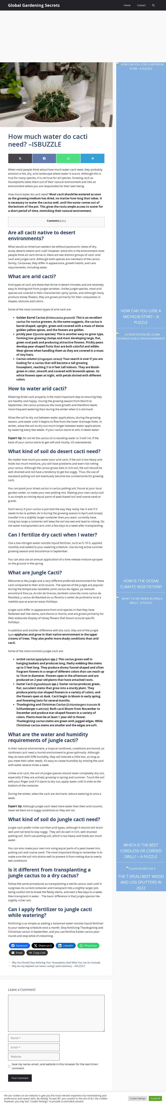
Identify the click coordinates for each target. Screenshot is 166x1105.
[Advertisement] (83, 34)
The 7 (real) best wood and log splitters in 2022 (141, 882)
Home (127, 5)
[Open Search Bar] (153, 5)
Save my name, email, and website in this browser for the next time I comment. (55, 1066)
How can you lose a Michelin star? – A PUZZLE (141, 316)
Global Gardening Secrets (34, 5)
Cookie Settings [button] (137, 1098)
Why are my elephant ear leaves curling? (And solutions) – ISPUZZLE (48, 966)
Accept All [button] (155, 1098)
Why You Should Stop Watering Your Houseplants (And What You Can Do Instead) (56, 962)
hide (62, 220)
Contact (141, 5)
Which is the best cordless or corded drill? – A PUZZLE (141, 850)
